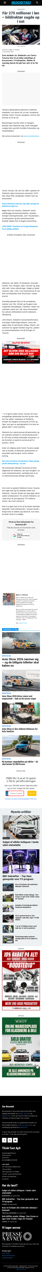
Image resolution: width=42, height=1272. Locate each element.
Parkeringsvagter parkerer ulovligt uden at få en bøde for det (26, 938)
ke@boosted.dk (21, 1269)
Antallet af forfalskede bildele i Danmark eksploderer (26, 906)
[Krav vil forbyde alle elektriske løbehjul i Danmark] (8, 887)
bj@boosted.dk (23, 623)
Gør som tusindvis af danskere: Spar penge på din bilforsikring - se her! (20, 462)
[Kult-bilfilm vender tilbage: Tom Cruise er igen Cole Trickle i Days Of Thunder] (8, 898)
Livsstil (5, 872)
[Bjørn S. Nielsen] (9, 608)
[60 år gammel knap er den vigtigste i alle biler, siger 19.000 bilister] (8, 918)
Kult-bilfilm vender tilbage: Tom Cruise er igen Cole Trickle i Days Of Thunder (27, 897)
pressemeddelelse (31, 136)
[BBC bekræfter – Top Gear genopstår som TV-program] (21, 861)
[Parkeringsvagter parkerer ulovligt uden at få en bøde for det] (8, 939)
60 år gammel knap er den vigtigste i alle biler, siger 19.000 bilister (27, 918)
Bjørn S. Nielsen (14, 49)
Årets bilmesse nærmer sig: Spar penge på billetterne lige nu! (20, 205)
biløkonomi (23, 1127)
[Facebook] (4, 1140)
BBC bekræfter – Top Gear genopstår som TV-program (18, 878)
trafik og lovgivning (25, 1125)
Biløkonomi (6, 838)
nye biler (27, 1113)
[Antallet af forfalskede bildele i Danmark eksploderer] (8, 908)
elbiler (21, 1113)
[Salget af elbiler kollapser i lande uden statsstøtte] (21, 827)
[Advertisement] (21, 165)
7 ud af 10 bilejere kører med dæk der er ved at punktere (26, 927)
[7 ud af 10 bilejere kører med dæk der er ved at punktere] (8, 929)
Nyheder (21, 9)
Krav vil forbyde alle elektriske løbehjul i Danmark (26, 885)
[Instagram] (10, 1140)
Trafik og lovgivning (9, 1213)
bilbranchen (6, 1116)
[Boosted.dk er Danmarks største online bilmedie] (21, 3)
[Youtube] (15, 1140)
